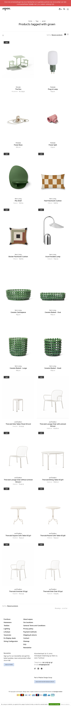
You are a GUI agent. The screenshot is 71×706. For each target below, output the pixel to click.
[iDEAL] (18, 695)
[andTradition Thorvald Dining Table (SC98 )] (53, 453)
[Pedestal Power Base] (18, 118)
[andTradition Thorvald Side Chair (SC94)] (53, 565)
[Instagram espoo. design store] (38, 669)
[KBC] (49, 695)
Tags (37, 21)
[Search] (64, 9)
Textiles (6, 625)
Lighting (7, 629)
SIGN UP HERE (9, 664)
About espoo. (28, 619)
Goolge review (57, 691)
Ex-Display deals (10, 638)
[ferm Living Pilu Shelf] (18, 174)
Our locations (28, 622)
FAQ (24, 644)
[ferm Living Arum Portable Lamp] (53, 230)
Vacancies (7, 635)
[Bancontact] (30, 695)
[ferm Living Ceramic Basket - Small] (53, 341)
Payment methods (30, 632)
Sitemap (26, 641)
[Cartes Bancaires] (52, 695)
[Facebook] (35, 669)
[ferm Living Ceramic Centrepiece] (18, 286)
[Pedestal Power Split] (53, 118)
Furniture (7, 619)
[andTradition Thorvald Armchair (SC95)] (18, 565)
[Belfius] (41, 695)
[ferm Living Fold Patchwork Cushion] (53, 174)
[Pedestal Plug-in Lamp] (53, 62)
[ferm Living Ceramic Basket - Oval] (53, 286)
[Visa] (26, 695)
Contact (26, 638)
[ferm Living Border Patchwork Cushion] (18, 230)
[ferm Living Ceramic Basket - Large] (18, 341)
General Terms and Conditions (34, 625)
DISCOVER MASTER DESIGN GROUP (45, 681)
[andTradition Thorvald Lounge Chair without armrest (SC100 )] (18, 453)
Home (30, 21)
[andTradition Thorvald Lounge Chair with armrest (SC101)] (53, 397)
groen (44, 21)
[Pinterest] (41, 669)
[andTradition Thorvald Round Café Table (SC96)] (53, 509)
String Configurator (11, 641)
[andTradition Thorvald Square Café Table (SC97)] (18, 509)
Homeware (7, 622)
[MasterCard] (22, 695)
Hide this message (54, 704)
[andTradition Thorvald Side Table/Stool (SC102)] (18, 397)
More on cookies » (65, 704)
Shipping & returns (30, 635)
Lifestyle (7, 632)
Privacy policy (28, 629)
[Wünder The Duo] (18, 62)
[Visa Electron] (33, 695)
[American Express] (45, 695)
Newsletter (27, 648)
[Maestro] (37, 695)
